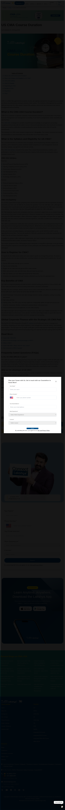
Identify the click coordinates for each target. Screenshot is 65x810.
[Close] (56, 381)
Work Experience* (14, 411)
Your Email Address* (14, 403)
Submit (32, 428)
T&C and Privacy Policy (43, 430)
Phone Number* (13, 394)
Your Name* (12, 386)
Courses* (12, 419)
